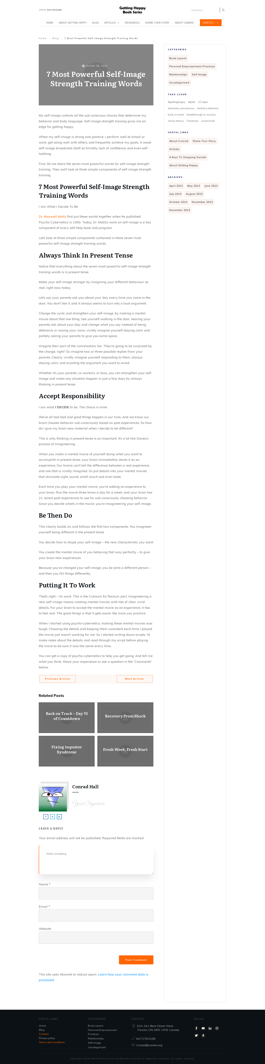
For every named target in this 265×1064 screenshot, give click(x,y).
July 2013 (175, 193)
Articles (174, 149)
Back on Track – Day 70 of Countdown (67, 717)
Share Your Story (204, 141)
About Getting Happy (183, 165)
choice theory (176, 120)
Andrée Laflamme (207, 108)
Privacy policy (47, 1038)
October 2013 (178, 202)
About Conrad (178, 141)
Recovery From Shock (125, 717)
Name (45, 884)
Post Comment (136, 959)
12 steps (203, 102)
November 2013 (202, 202)
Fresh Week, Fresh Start (125, 751)
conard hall (208, 120)
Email (44, 906)
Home (42, 1025)
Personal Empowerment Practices (192, 66)
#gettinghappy (176, 102)
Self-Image (199, 74)
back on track (176, 114)
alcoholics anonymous (181, 108)
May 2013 (193, 185)
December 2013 (179, 210)
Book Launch (178, 58)
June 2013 (211, 185)
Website (45, 929)
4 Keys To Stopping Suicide (187, 157)
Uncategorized (179, 82)
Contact (43, 1034)
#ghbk (191, 102)
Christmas (192, 120)
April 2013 (176, 185)
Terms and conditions (52, 1042)
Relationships (178, 74)
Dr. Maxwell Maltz (52, 216)
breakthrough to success (201, 114)
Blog (41, 1029)
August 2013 (194, 193)
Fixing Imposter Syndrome (67, 751)
